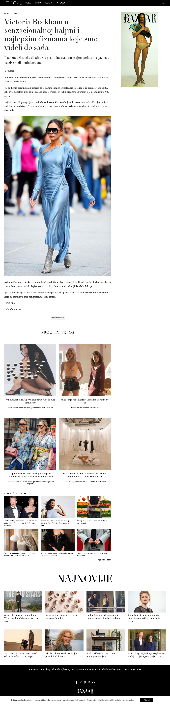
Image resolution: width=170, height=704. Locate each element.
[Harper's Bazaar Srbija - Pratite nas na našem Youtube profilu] (93, 682)
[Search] (163, 3)
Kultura (48, 3)
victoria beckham (58, 318)
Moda (28, 3)
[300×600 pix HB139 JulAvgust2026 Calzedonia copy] (139, 49)
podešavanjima (128, 700)
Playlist (63, 3)
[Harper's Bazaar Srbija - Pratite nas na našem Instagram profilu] (89, 682)
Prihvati (147, 700)
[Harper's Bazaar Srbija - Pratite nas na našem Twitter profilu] (81, 682)
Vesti (15, 13)
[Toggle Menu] (7, 3)
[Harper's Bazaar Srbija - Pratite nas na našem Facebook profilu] (76, 682)
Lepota (38, 3)
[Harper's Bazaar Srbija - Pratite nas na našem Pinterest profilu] (85, 682)
